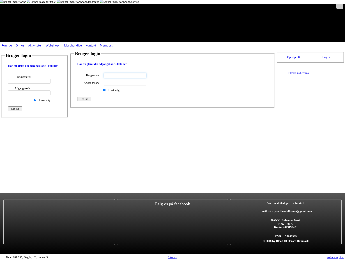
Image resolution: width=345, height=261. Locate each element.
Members (106, 45)
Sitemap (172, 257)
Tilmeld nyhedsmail (299, 72)
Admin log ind (335, 257)
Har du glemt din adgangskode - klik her (102, 64)
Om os (20, 45)
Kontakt (91, 45)
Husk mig (113, 90)
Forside (7, 45)
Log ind (326, 57)
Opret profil (293, 57)
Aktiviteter (35, 45)
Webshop (52, 45)
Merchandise (73, 45)
